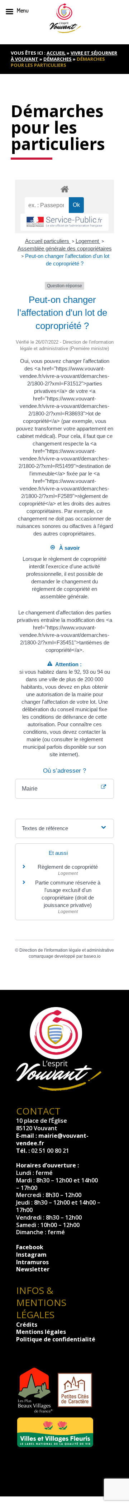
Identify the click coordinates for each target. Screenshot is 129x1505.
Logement (88, 241)
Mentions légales (41, 1332)
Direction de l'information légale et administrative (66, 950)
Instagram (31, 1255)
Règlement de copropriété (68, 867)
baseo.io (92, 956)
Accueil (56, 53)
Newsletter (32, 1269)
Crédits (26, 1325)
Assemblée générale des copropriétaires (65, 248)
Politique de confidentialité (55, 1339)
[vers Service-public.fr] (64, 222)
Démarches (57, 59)
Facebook (29, 1247)
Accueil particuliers (48, 241)
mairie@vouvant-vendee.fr (52, 1139)
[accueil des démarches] (64, 188)
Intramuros (32, 1262)
